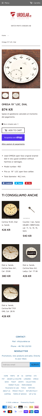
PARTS (12, 376)
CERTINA (28, 376)
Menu (7, 3)
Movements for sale (12, 388)
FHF (3, 379)
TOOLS (23, 388)
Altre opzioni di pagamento (13, 144)
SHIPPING (7, 394)
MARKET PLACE (14, 385)
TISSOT (13, 382)
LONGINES (27, 379)
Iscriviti (35, 365)
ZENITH (21, 382)
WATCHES (31, 388)
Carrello (36, 3)
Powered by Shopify (27, 402)
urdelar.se (15, 402)
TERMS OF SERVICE (20, 394)
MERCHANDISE (27, 385)
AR (18, 376)
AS (22, 376)
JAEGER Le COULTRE (14, 379)
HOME (6, 376)
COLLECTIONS (31, 382)
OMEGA (35, 379)
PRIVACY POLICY (18, 391)
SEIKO (7, 382)
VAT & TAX (32, 394)
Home (4, 35)
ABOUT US (6, 391)
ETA (35, 376)
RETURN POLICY (31, 391)
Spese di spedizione (10, 114)
